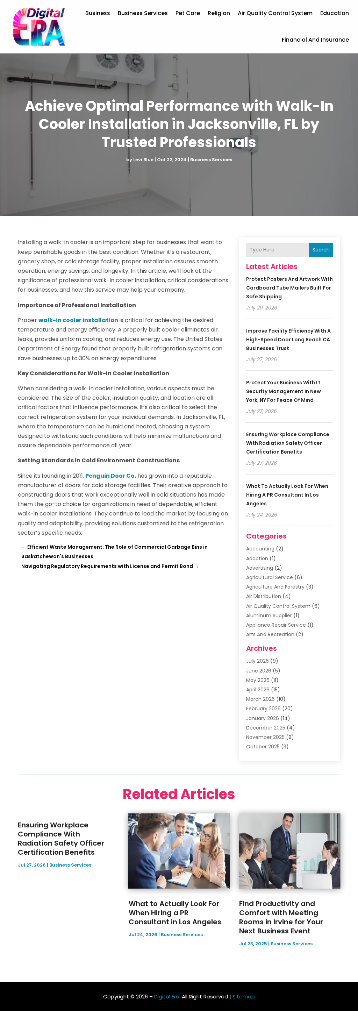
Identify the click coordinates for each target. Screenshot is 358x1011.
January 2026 (262, 718)
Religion (219, 13)
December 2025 (265, 727)
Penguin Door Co (110, 476)
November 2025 (265, 737)
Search (321, 249)
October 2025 (263, 746)
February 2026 (263, 708)
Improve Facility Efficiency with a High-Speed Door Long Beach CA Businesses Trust (288, 339)
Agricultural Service (269, 577)
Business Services (143, 13)
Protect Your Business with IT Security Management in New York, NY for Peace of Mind (283, 391)
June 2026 (258, 670)
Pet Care (188, 13)
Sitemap (243, 996)
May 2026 (258, 680)
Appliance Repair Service (276, 624)
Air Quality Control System (275, 13)
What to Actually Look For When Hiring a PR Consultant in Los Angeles (287, 495)
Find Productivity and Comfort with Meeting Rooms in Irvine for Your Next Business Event (281, 917)
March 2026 (260, 699)
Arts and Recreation (270, 634)
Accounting (260, 548)
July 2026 (257, 660)
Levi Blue (143, 159)
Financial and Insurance (315, 40)
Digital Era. (167, 996)
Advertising (259, 567)
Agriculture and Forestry (275, 586)
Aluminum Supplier (269, 615)
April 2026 (258, 689)
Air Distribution (263, 596)
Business (97, 13)
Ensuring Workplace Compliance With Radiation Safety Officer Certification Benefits (287, 443)
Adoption (257, 558)
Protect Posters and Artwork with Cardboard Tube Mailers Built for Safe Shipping (289, 288)
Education (334, 13)
